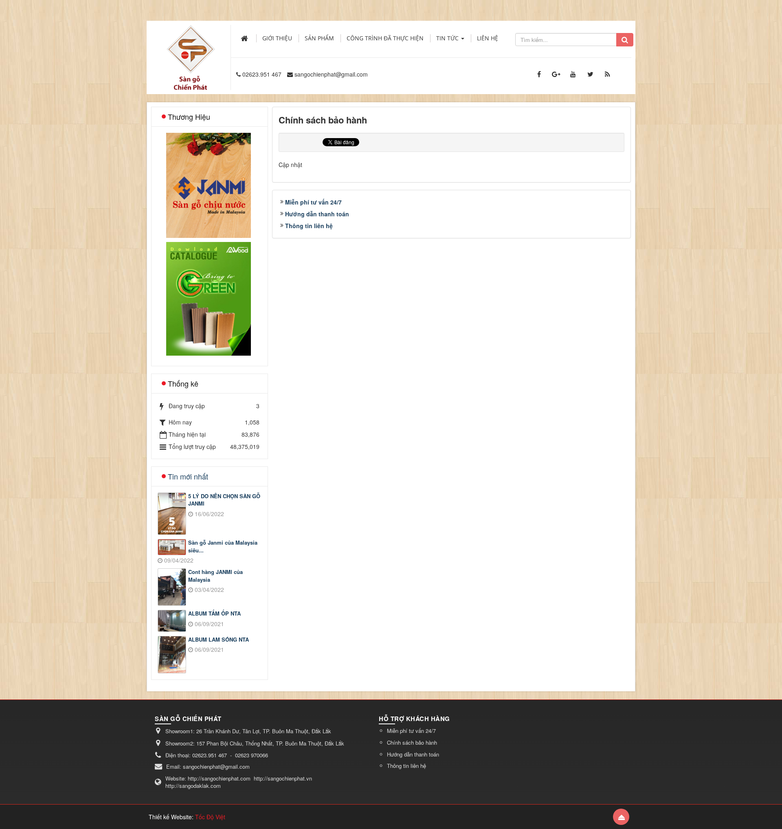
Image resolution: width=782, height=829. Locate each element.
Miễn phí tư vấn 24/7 (313, 202)
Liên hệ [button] (487, 38)
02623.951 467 (261, 74)
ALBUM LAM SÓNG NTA (218, 639)
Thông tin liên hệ (309, 226)
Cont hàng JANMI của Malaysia (215, 575)
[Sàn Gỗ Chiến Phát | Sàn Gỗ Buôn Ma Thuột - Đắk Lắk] (190, 48)
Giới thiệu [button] (277, 38)
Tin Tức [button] (448, 38)
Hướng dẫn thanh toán (317, 214)
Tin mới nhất (188, 476)
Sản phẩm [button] (319, 38)
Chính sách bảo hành (412, 742)
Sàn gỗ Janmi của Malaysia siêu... (222, 546)
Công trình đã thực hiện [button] (385, 38)
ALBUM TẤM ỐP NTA (214, 613)
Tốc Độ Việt (210, 817)
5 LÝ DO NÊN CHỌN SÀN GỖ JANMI (224, 500)
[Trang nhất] (245, 38)
